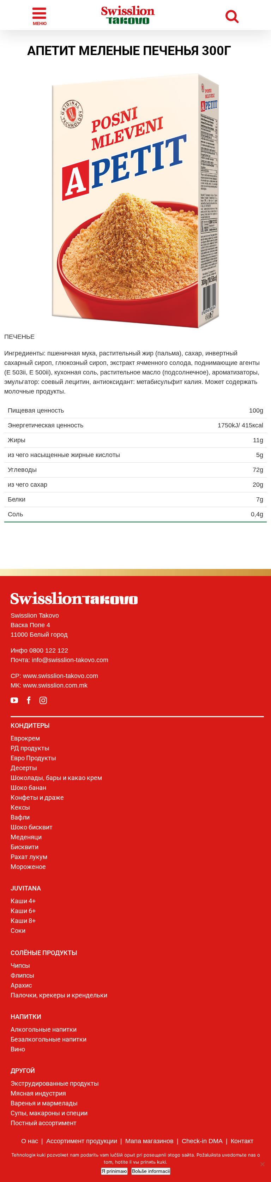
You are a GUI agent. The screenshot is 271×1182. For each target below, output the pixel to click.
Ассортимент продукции (81, 1141)
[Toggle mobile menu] (40, 15)
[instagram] (43, 700)
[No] (262, 1164)
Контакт (242, 1141)
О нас (29, 1141)
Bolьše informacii (151, 1171)
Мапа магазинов (149, 1141)
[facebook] (28, 700)
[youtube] (14, 700)
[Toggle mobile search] (232, 15)
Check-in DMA (202, 1141)
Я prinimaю (114, 1171)
